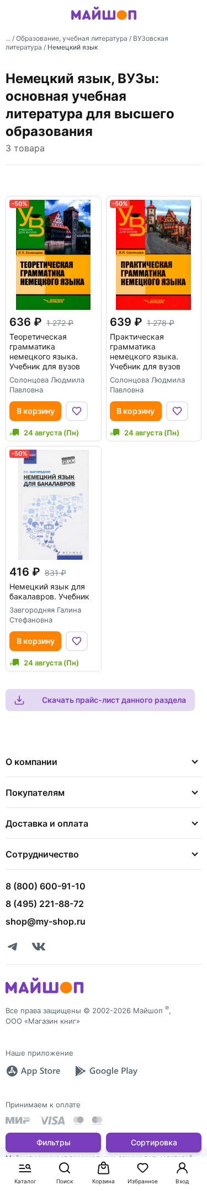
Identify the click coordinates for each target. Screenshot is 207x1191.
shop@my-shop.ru (46, 921)
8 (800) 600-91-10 (46, 886)
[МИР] (18, 1120)
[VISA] (52, 1120)
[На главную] (103, 21)
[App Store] (33, 1071)
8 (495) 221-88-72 (45, 903)
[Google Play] (106, 1071)
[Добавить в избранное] (77, 411)
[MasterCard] (78, 1120)
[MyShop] (44, 992)
